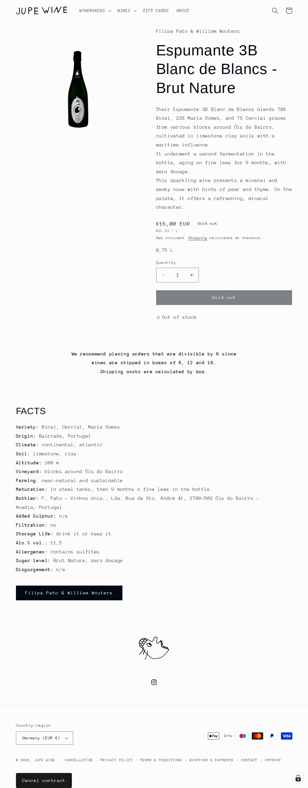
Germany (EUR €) (41, 738)
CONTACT (249, 760)
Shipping (198, 238)
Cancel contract (44, 780)
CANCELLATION (79, 760)
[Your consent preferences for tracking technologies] (298, 778)
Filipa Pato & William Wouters (69, 592)
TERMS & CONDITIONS (161, 760)
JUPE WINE (44, 760)
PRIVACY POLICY (116, 760)
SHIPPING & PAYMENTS (211, 760)
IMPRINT (273, 760)
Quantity (166, 262)
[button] (94, 10)
